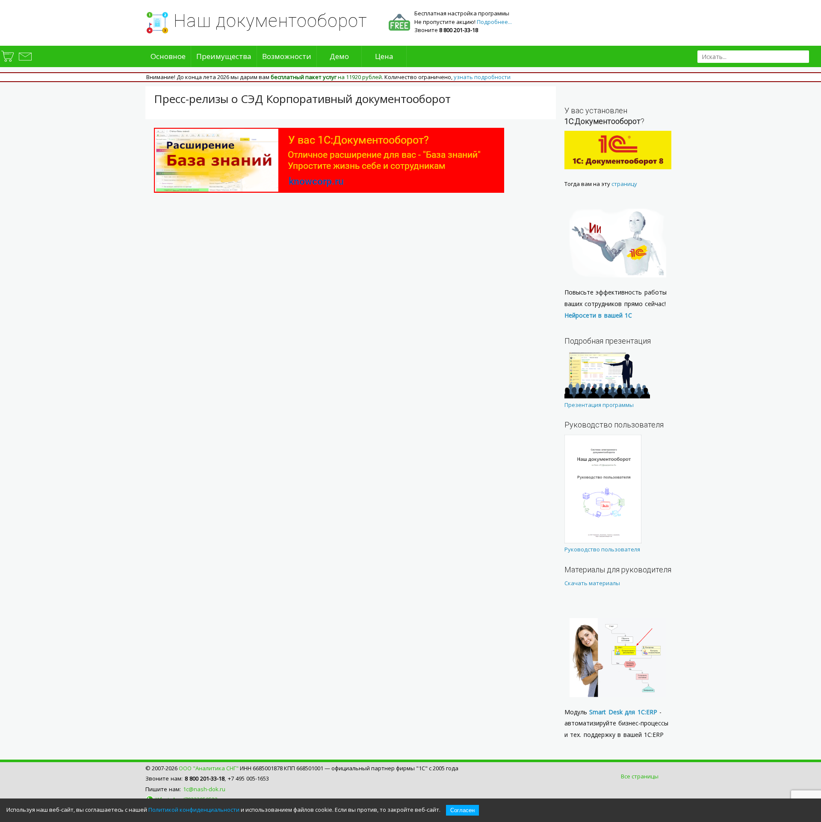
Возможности (286, 56)
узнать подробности (482, 77)
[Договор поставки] (8, 61)
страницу (624, 184)
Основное (168, 56)
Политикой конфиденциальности (193, 809)
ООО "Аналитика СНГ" (209, 768)
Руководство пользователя (602, 549)
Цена (384, 56)
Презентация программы (599, 405)
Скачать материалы (592, 583)
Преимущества (223, 56)
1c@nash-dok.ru (204, 789)
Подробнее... (494, 22)
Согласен (462, 810)
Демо (339, 56)
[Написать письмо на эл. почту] (25, 61)
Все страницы (640, 776)
